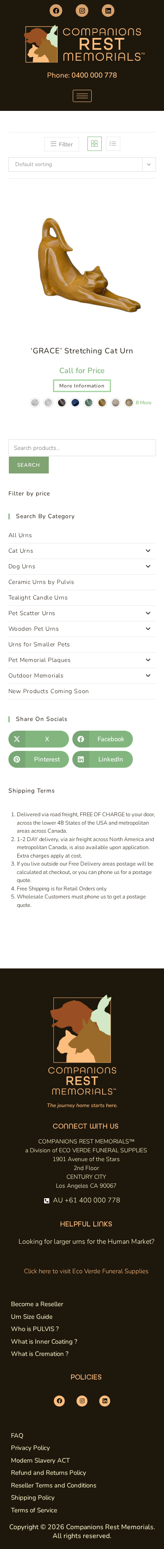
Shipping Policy (33, 1497)
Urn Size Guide (32, 1316)
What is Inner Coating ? (44, 1341)
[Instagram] (82, 10)
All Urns (20, 535)
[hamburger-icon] (82, 96)
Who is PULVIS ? (35, 1329)
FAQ (17, 1435)
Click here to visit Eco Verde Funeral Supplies (86, 1271)
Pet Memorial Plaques (39, 660)
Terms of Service (34, 1510)
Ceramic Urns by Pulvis (41, 582)
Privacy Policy (30, 1448)
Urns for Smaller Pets (39, 644)
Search (28, 465)
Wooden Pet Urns (33, 629)
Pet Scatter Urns (32, 613)
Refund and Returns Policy (48, 1472)
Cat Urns (21, 551)
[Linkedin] (108, 10)
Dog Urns (22, 566)
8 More (143, 402)
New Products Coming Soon (48, 691)
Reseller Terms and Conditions (53, 1485)
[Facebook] (56, 10)
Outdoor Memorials (36, 676)
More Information (82, 385)
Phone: (82, 75)
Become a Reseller (37, 1304)
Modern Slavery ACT (40, 1460)
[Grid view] (94, 144)
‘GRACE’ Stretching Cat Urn (82, 351)
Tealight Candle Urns (38, 598)
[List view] (113, 144)
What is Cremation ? (40, 1354)
